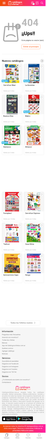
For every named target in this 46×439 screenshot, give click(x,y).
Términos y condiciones (25, 428)
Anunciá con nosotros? (10, 337)
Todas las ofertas (8, 340)
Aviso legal (12, 428)
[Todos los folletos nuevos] (42, 61)
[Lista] (37, 3)
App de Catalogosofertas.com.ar (13, 345)
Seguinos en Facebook (10, 364)
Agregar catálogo (8, 351)
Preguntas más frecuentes (11, 334)
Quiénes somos (7, 348)
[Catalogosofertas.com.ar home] (15, 3)
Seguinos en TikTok (9, 372)
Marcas (4, 343)
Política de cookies (27, 430)
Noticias (5, 354)
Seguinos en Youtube (9, 369)
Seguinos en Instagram (10, 366)
